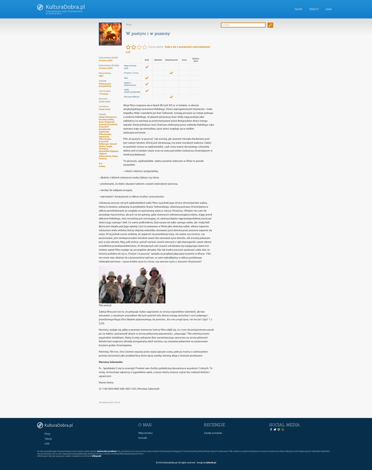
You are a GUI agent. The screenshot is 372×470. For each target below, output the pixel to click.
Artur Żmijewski (106, 122)
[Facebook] (271, 429)
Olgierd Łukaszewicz (105, 154)
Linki (328, 9)
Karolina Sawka (106, 119)
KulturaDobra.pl (65, 7)
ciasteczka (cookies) (107, 451)
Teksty (314, 9)
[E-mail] (279, 429)
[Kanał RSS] (283, 429)
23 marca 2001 (106, 60)
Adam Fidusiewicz (107, 117)
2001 (101, 76)
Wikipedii (96, 456)
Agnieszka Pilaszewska (105, 133)
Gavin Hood (104, 101)
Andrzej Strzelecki (108, 124)
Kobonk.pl (211, 462)
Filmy (298, 9)
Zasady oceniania (213, 432)
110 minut (103, 94)
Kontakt (142, 437)
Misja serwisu (145, 432)
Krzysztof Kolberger (104, 142)
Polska (102, 166)
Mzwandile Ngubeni (108, 151)
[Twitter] (275, 429)
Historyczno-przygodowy (105, 85)
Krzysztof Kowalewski (104, 128)
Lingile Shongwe (105, 147)
